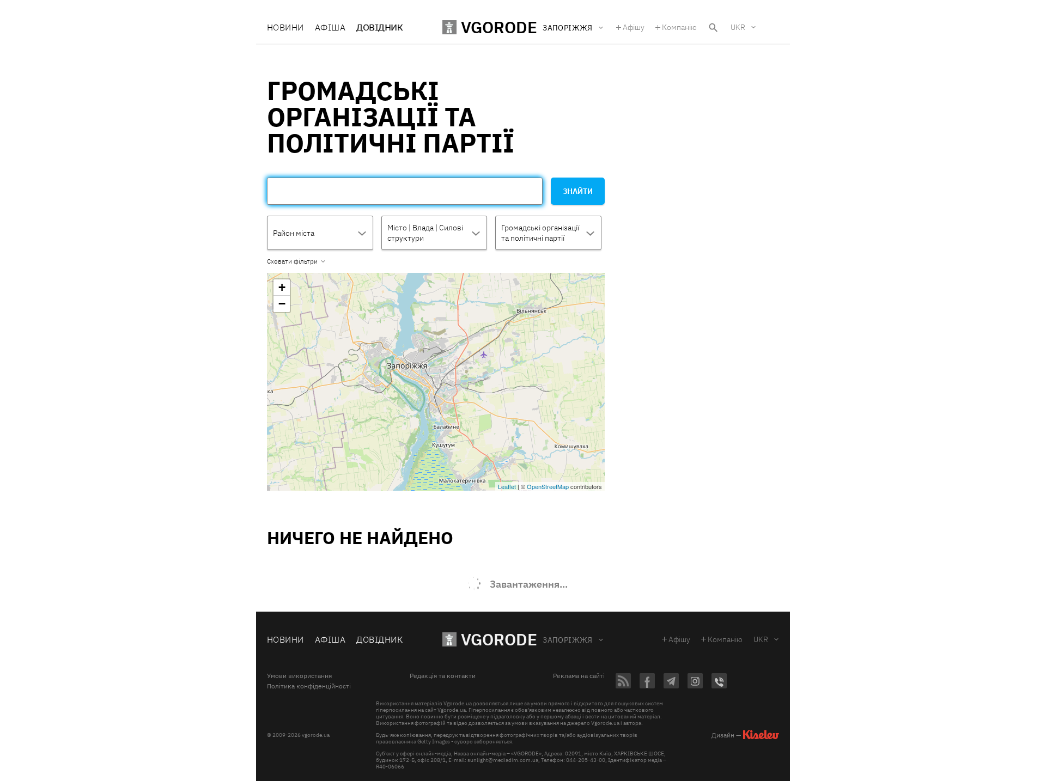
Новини (285, 27)
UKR (738, 27)
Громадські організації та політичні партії (540, 233)
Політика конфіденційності (309, 686)
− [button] (281, 303)
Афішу (633, 27)
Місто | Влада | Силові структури (425, 233)
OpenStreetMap (548, 486)
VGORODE (499, 639)
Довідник (379, 27)
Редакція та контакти (443, 676)
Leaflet (507, 486)
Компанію (679, 27)
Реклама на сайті (579, 676)
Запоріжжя (568, 640)
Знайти (578, 191)
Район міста (293, 233)
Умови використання (299, 676)
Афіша (330, 27)
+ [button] (281, 287)
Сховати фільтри (292, 261)
